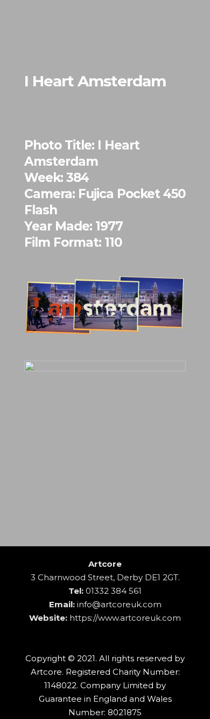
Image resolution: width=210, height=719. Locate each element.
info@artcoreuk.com (119, 604)
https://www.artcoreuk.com (125, 618)
